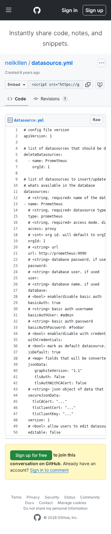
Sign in (70, 10)
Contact (46, 502)
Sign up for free (31, 455)
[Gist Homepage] (37, 10)
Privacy (33, 497)
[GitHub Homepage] (37, 518)
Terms (16, 497)
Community (90, 497)
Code (20, 98)
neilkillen (16, 63)
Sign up (94, 10)
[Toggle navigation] (8, 10)
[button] (88, 84)
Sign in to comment (49, 470)
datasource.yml (52, 63)
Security (52, 497)
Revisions (53, 98)
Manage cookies (72, 502)
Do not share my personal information (55, 508)
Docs (29, 502)
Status (69, 497)
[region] (55, 281)
